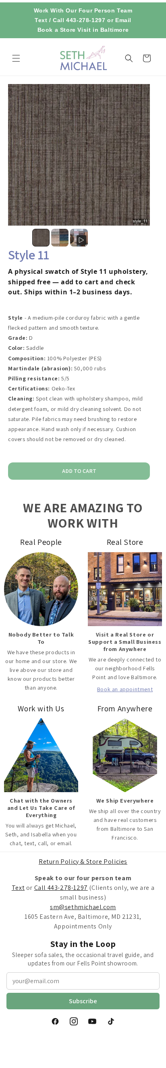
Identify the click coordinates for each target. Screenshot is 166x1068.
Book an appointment (125, 689)
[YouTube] (92, 1021)
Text (41, 20)
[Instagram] (73, 1021)
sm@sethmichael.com (83, 907)
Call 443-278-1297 (79, 20)
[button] (16, 58)
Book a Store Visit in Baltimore (83, 30)
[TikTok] (110, 1021)
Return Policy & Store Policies (83, 861)
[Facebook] (55, 1021)
